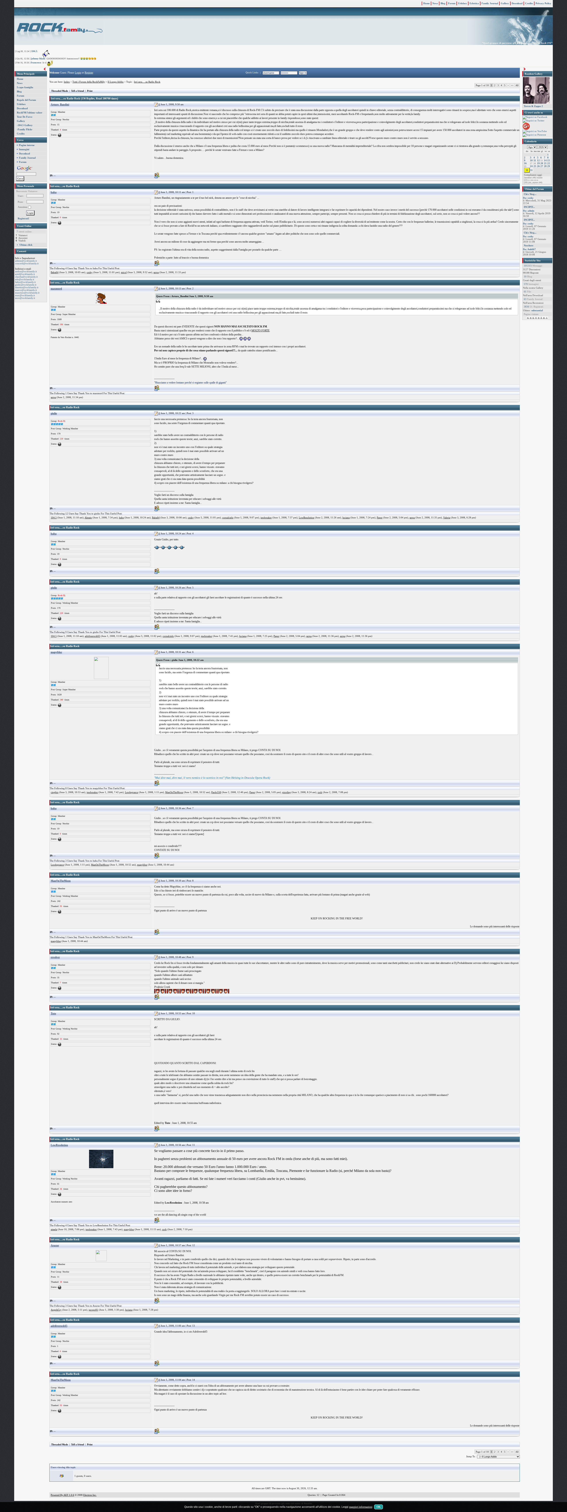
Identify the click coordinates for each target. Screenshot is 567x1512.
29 (548, 166)
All (516, 85)
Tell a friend (77, 91)
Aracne (55, 1245)
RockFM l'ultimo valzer (29, 112)
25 (535, 166)
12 (538, 160)
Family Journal (490, 3)
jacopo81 (93, 1309)
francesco (36, 62)
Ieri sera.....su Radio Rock (147, 81)
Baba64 (54, 272)
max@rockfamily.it (25, 295)
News (435, 3)
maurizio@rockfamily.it (27, 292)
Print (90, 91)
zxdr (320, 792)
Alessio (88, 517)
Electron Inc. (90, 1495)
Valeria (446, 517)
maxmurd (56, 288)
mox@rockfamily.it (25, 298)
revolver (55, 957)
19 (538, 163)
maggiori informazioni (360, 1506)
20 (541, 163)
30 (527, 170)
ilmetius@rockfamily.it (26, 287)
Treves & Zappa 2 (533, 106)
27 (541, 166)
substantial (537, 310)
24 (531, 166)
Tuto (53, 1013)
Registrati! (23, 218)
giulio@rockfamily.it (25, 284)
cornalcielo (227, 517)
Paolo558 (216, 792)
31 (531, 170)
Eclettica (474, 3)
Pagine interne (27, 145)
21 (545, 163)
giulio (54, 413)
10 (531, 160)
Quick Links (252, 72)
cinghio (54, 792)
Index (67, 81)
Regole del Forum (26, 100)
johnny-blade (38, 58)
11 (535, 160)
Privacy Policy (543, 3)
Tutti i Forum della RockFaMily (88, 81)
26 (538, 166)
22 (548, 163)
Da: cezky (528, 198)
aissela (54, 1229)
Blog (443, 3)
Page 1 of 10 (482, 85)
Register (89, 72)
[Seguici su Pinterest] (534, 135)
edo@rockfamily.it (24, 279)
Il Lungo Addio (116, 81)
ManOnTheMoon (174, 792)
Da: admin (528, 210)
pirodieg (286, 792)
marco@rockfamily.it (26, 290)
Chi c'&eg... (530, 194)
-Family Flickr (24, 129)
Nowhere (528, 245)
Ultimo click (25, 244)
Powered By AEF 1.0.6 (62, 1495)
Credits (529, 3)
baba (53, 192)
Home (426, 3)
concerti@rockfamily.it (27, 263)
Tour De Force (24, 116)
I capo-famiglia (25, 87)
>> (512, 85)
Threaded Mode (59, 91)
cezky (90, 272)
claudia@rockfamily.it (26, 276)
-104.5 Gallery (25, 125)
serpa (156, 272)
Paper (380, 517)
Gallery (505, 3)
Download (517, 3)
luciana (346, 517)
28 (545, 166)
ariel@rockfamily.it (25, 274)
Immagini (24, 149)
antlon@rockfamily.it (26, 271)
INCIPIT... (529, 207)
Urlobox (462, 3)
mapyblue (56, 652)
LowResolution (306, 517)
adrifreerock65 (92, 636)
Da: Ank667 (529, 249)
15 (548, 160)
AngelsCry (56, 1309)
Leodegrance (131, 792)
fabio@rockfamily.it (25, 282)
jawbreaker (266, 517)
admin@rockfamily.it (26, 260)
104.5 (34, 51)
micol (124, 272)
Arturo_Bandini (60, 104)
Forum (451, 3)
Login (78, 72)
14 (545, 160)
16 (525, 163)
